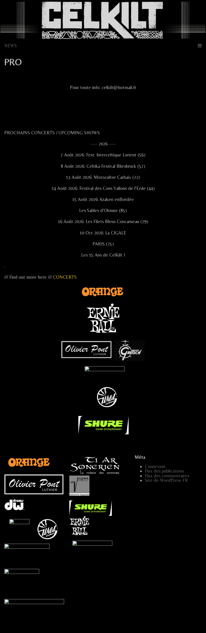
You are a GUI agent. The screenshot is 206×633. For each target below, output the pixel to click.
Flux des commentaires (167, 475)
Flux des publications (164, 471)
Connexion (155, 466)
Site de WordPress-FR (166, 480)
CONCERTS (65, 277)
